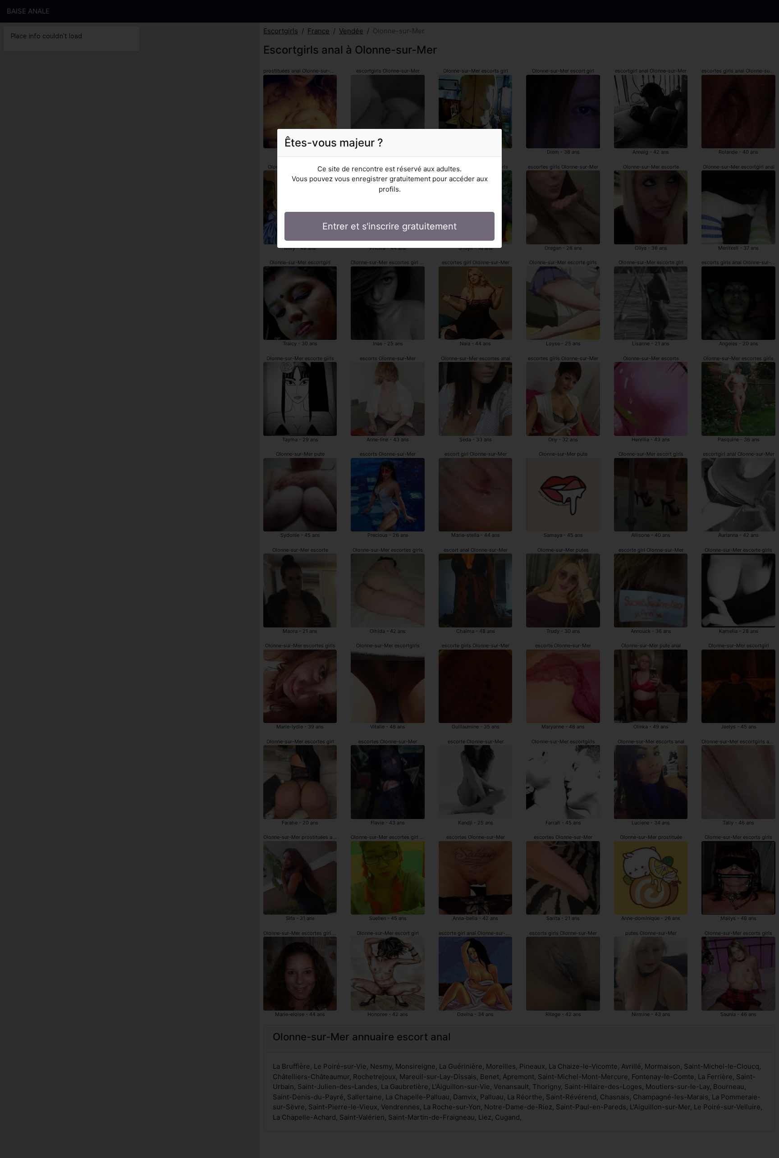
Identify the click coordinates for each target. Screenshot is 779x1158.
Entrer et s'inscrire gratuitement (389, 226)
